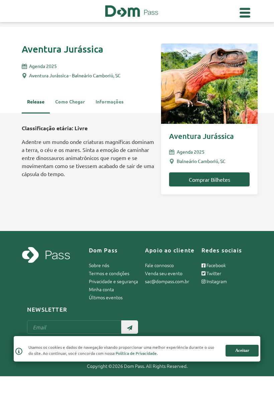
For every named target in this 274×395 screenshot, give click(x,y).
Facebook (216, 265)
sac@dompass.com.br (167, 281)
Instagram (216, 281)
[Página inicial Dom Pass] (131, 10)
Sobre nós (99, 265)
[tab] (109, 104)
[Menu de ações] (245, 12)
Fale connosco (159, 265)
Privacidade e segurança (113, 281)
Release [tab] (35, 101)
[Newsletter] (129, 327)
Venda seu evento (163, 273)
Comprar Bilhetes (209, 179)
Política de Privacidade (136, 353)
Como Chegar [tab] (70, 101)
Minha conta (101, 289)
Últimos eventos (106, 297)
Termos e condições (109, 273)
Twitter (213, 273)
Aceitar (242, 350)
